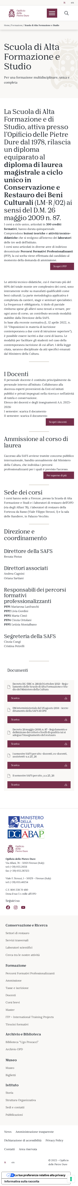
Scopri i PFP (60, 266)
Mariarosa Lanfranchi (25, 606)
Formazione (17, 25)
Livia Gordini (19, 611)
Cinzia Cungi (12, 641)
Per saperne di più (57, 475)
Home (7, 25)
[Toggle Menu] (52, 13)
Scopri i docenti (58, 421)
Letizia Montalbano (24, 624)
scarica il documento (32, 411)
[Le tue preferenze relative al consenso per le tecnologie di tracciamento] (71, 1179)
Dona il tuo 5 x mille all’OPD (21, 893)
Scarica (15, 698)
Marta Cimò (19, 615)
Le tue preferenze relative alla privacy (40, 1175)
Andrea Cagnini (14, 573)
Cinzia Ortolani (21, 620)
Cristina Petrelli (14, 646)
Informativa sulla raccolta (21, 1181)
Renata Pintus (13, 556)
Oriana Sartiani (14, 578)
